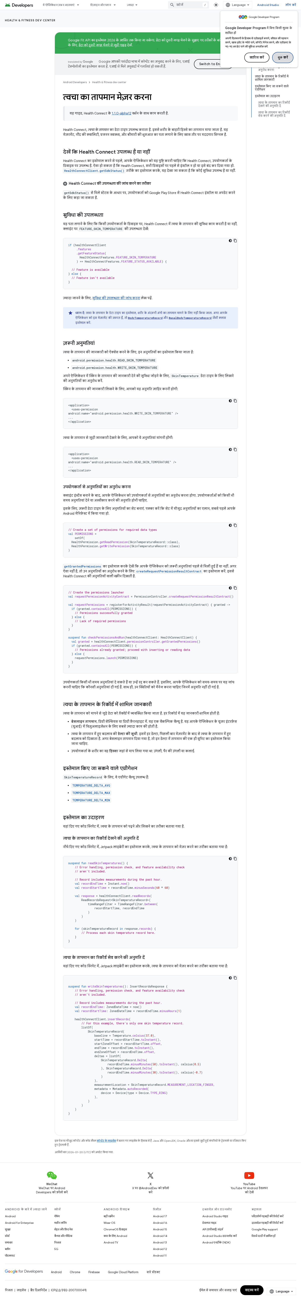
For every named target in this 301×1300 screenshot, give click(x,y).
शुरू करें (283, 57)
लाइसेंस (21, 1290)
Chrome (75, 1272)
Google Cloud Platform (123, 1272)
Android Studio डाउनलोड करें (219, 1236)
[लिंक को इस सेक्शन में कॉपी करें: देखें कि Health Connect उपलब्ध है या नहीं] (154, 152)
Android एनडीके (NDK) (216, 1242)
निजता (57, 1242)
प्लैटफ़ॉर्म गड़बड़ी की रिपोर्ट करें (267, 1216)
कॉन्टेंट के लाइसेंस (106, 1141)
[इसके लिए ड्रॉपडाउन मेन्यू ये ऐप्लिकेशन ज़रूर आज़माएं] (79, 5)
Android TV (111, 1242)
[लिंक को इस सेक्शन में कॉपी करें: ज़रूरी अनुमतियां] (99, 343)
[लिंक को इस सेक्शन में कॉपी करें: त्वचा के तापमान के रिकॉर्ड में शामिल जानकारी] (156, 704)
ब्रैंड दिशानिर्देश (38, 1290)
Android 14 (160, 1236)
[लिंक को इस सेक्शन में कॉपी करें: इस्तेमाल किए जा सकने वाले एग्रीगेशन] (141, 768)
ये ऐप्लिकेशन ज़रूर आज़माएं (58, 5)
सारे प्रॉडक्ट (153, 1272)
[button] (150, 183)
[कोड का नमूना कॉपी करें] (235, 240)
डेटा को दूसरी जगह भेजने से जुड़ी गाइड (102, 45)
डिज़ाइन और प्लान (100, 5)
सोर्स (7, 1236)
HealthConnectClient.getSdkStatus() (94, 171)
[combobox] (188, 5)
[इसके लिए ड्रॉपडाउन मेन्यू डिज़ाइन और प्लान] (116, 5)
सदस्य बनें (252, 1290)
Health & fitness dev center (30, 20)
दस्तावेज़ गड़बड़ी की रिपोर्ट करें (267, 1223)
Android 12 (160, 1249)
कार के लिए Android (115, 1236)
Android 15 (160, 1229)
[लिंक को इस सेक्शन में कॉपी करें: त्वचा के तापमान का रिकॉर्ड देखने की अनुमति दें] (143, 838)
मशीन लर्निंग (60, 1223)
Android (10, 1216)
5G (56, 1249)
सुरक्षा (7, 1229)
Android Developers (75, 82)
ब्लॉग (7, 1249)
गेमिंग (57, 1216)
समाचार (8, 1242)
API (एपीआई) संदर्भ (212, 1229)
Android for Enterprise (19, 1223)
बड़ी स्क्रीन (109, 1216)
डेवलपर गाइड (209, 1223)
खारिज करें (257, 57)
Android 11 (160, 1255)
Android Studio (268, 5)
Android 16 (160, 1223)
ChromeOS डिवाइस (115, 1229)
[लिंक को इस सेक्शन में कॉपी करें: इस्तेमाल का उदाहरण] (108, 817)
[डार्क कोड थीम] (230, 240)
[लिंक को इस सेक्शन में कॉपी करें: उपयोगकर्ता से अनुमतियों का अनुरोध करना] (135, 487)
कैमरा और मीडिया (63, 1236)
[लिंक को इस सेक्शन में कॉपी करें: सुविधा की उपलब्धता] (107, 215)
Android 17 (160, 1216)
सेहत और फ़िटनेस (63, 1229)
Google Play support (265, 1229)
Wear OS (109, 1223)
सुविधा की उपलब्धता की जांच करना (116, 298)
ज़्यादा (130, 5)
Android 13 (160, 1242)
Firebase (94, 1272)
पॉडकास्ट (10, 1255)
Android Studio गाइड (215, 1216)
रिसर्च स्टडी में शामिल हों (263, 1236)
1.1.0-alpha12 (121, 113)
